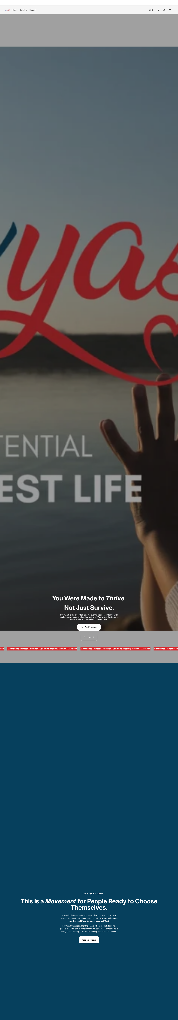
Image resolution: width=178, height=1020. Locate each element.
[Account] (164, 10)
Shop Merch (89, 637)
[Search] (159, 10)
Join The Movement (89, 627)
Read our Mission (89, 940)
